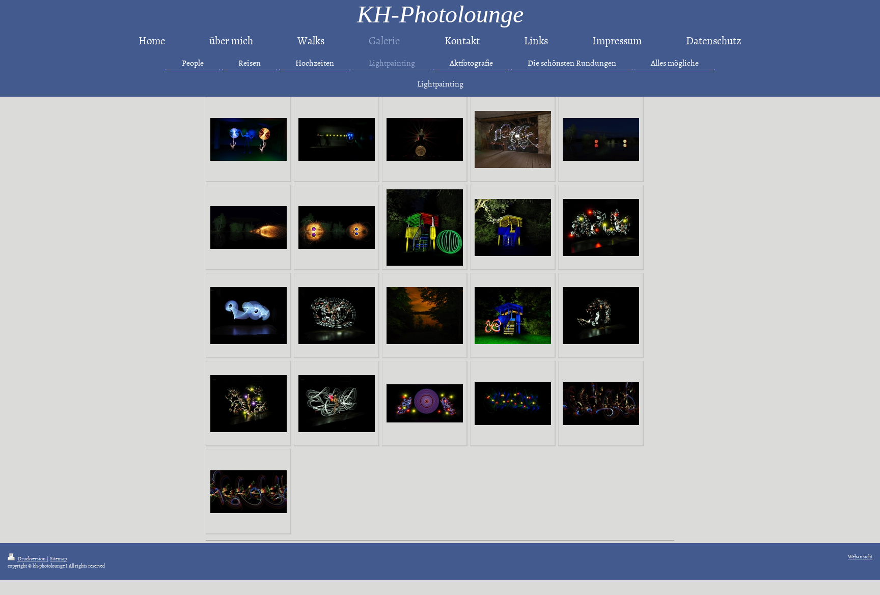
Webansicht (860, 556)
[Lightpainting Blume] (248, 139)
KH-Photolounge (440, 14)
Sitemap (58, 558)
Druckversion (32, 558)
